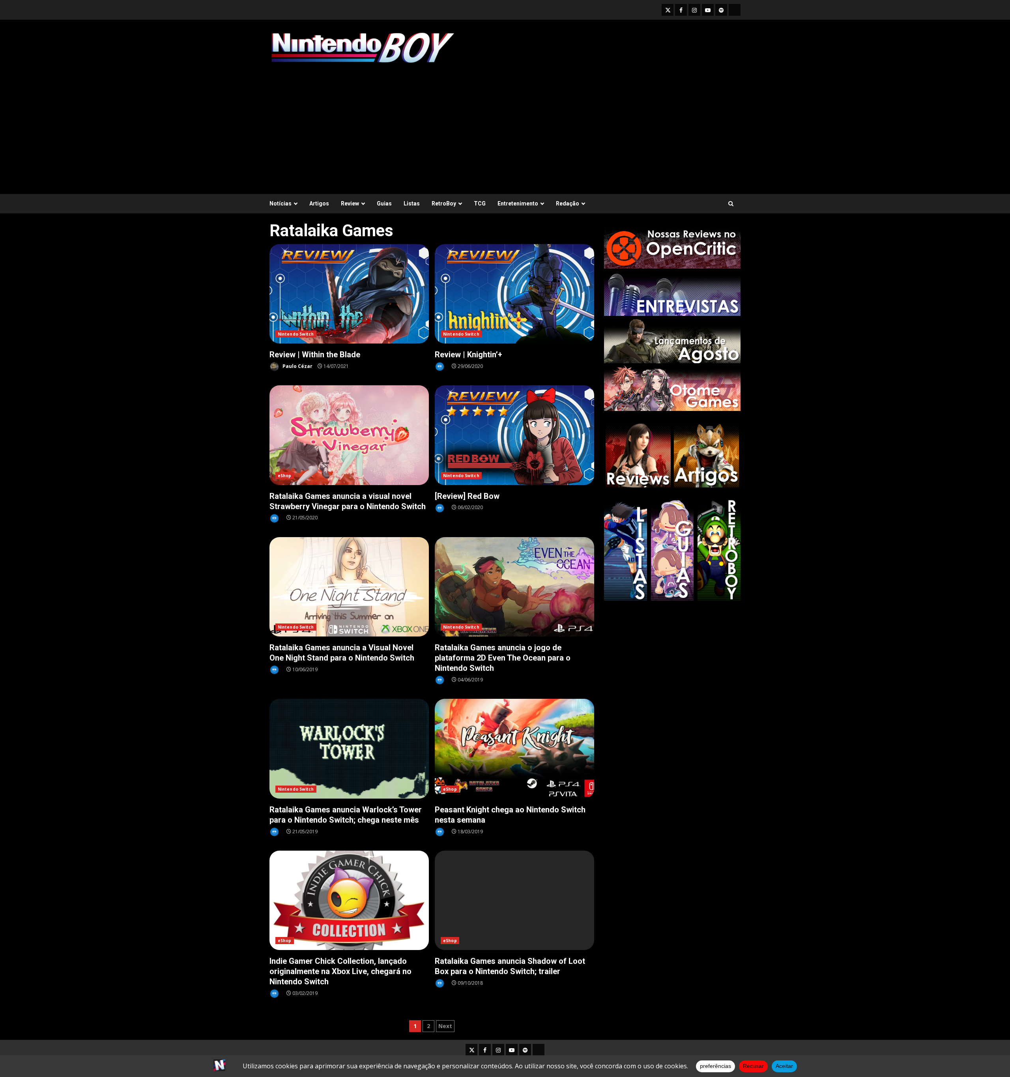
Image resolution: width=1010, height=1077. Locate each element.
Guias (384, 203)
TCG (480, 203)
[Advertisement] (505, 125)
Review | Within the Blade (349, 294)
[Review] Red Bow (514, 435)
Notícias (280, 203)
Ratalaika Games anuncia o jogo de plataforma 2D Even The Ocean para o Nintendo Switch (514, 587)
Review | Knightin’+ (514, 294)
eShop (285, 475)
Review (350, 203)
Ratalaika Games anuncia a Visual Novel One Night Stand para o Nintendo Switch (349, 587)
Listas (412, 203)
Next (445, 1026)
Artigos (319, 203)
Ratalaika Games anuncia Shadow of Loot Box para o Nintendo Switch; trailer (514, 900)
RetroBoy (444, 203)
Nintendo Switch (296, 334)
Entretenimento (518, 203)
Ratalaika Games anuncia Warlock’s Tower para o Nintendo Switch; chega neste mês (349, 749)
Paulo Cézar (296, 366)
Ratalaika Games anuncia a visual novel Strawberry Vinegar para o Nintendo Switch (349, 435)
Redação (567, 203)
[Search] (730, 203)
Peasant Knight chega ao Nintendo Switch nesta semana (514, 749)
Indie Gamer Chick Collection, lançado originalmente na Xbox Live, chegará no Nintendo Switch (349, 900)
